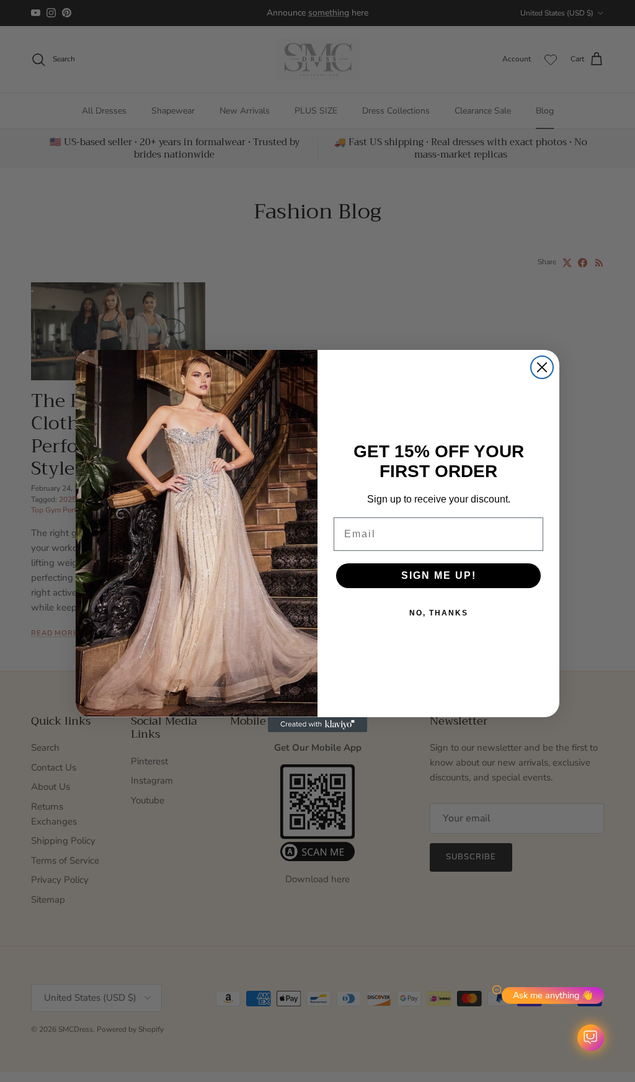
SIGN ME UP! (438, 575)
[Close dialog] (542, 367)
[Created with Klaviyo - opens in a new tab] (317, 724)
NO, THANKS (438, 613)
